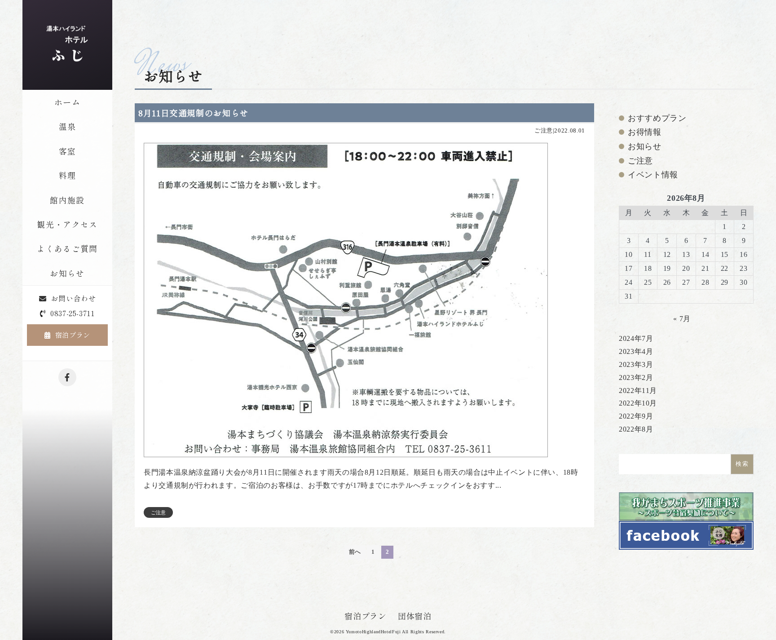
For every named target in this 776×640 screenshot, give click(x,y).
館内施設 (67, 200)
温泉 (67, 126)
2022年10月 (638, 403)
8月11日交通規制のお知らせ (193, 112)
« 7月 (682, 318)
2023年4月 (636, 351)
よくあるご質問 (67, 248)
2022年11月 (638, 390)
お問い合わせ (73, 298)
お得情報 (644, 132)
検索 (742, 463)
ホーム (67, 102)
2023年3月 (636, 364)
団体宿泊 (415, 616)
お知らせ (67, 273)
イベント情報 (653, 174)
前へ (355, 552)
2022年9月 (636, 416)
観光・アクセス (67, 224)
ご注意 (543, 131)
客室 (67, 151)
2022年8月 (636, 429)
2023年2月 (636, 377)
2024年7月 (636, 338)
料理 (67, 175)
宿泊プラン (72, 335)
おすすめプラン (657, 118)
